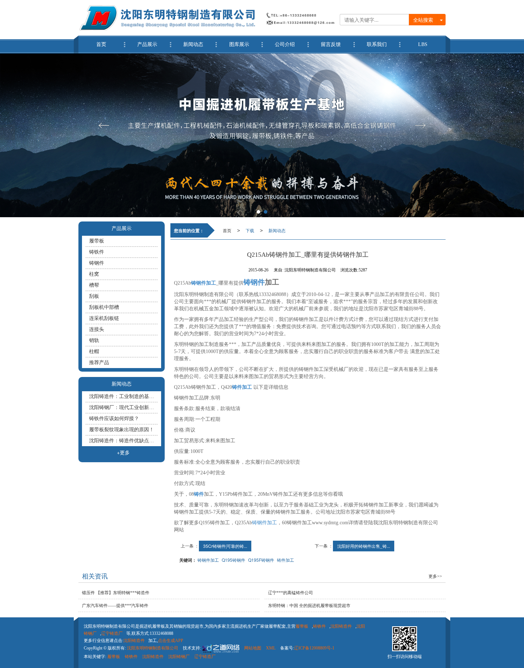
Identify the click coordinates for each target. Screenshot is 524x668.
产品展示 (147, 44)
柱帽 (94, 351)
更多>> (435, 576)
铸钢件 (96, 263)
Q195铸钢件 (233, 560)
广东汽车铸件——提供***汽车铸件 (115, 605)
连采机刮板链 (104, 318)
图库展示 (239, 44)
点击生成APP (170, 640)
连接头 (96, 329)
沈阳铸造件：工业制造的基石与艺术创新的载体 (123, 396)
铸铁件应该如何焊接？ (114, 418)
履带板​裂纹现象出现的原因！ (121, 429)
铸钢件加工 (264, 522)
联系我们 (377, 44)
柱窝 (94, 274)
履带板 (96, 241)
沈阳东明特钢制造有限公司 (152, 648)
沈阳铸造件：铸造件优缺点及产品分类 (123, 440)
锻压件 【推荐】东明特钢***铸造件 (115, 592)
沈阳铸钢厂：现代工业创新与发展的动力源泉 (123, 407)
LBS (422, 44)
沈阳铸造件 (341, 626)
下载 (250, 230)
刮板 (94, 296)
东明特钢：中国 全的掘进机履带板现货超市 (309, 605)
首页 (101, 44)
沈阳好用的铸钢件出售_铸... (363, 546)
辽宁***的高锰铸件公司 (290, 592)
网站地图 (252, 648)
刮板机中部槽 (104, 307)
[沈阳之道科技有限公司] (220, 648)
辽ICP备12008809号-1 (314, 648)
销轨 (94, 340)
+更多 (123, 452)
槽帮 (94, 285)
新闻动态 (193, 44)
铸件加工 (285, 560)
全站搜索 (423, 19)
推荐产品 (99, 362)
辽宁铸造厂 (112, 633)
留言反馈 (331, 44)
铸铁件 (96, 252)
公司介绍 (285, 44)
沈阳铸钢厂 (179, 656)
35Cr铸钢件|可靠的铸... (225, 546)
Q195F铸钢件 (261, 560)
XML (271, 648)
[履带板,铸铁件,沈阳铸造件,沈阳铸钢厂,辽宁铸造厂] (262, 135)
